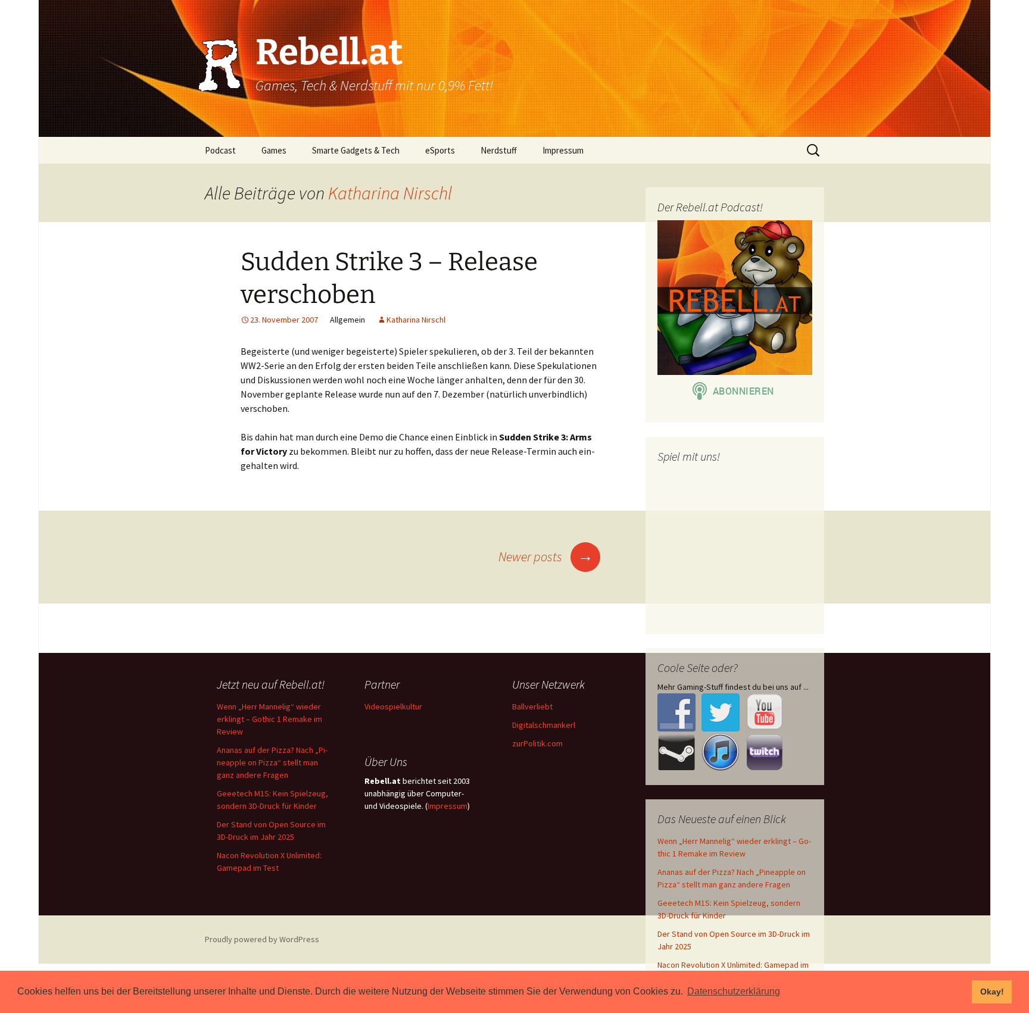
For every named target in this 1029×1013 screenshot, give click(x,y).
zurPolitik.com (537, 743)
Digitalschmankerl (543, 725)
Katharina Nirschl (390, 193)
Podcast (220, 150)
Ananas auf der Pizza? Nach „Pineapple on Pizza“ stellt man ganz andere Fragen (272, 762)
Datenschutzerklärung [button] (733, 991)
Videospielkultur (393, 706)
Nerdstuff (499, 150)
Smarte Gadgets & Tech (356, 150)
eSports (440, 150)
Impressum (563, 150)
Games (273, 150)
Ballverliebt (532, 706)
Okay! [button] (992, 991)
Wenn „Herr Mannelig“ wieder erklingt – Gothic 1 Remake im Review (269, 719)
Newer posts (545, 556)
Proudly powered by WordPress (262, 939)
